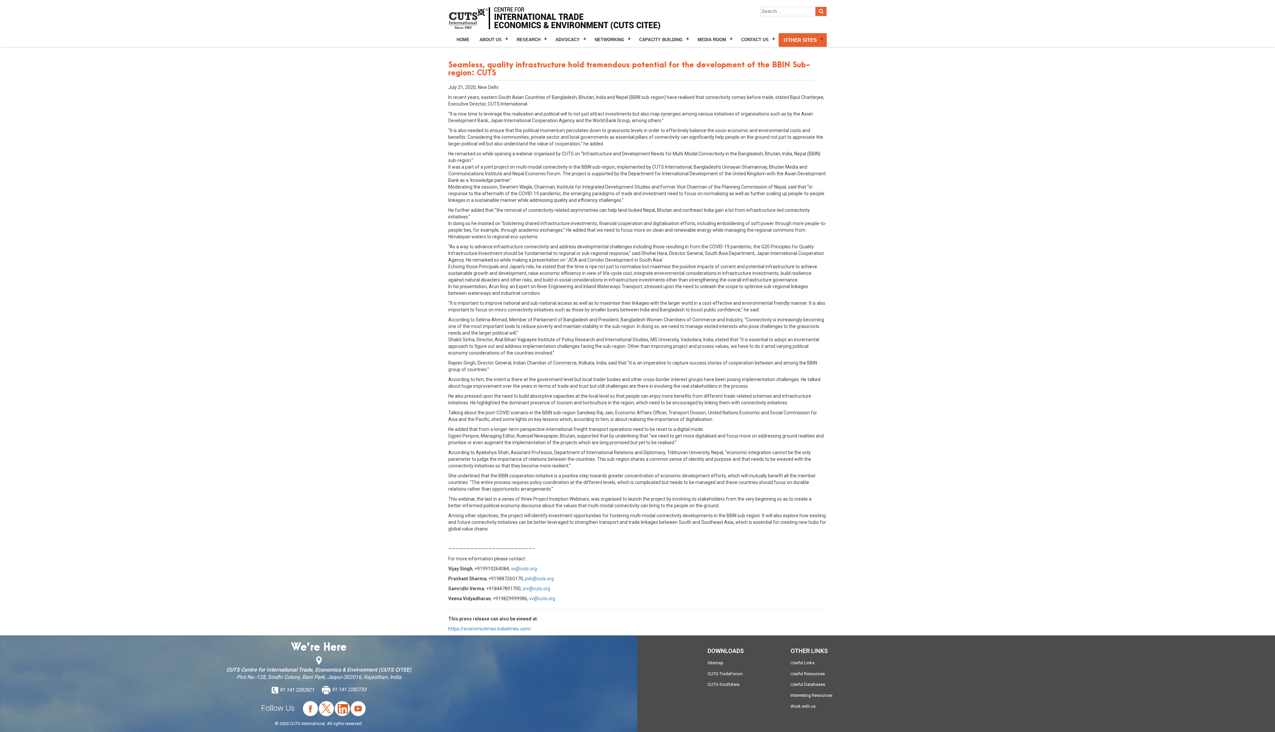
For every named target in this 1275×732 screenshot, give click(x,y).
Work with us (803, 706)
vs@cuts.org (524, 568)
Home (463, 39)
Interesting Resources (811, 695)
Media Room (712, 39)
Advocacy (567, 39)
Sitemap (715, 662)
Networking (609, 39)
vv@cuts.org (542, 598)
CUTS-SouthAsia (723, 684)
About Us (490, 39)
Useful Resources (808, 673)
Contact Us (755, 39)
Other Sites (800, 40)
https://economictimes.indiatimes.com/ (489, 628)
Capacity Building (661, 39)
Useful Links (802, 662)
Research (529, 39)
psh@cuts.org (539, 578)
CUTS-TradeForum (725, 673)
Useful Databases (808, 684)
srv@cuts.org (536, 588)
